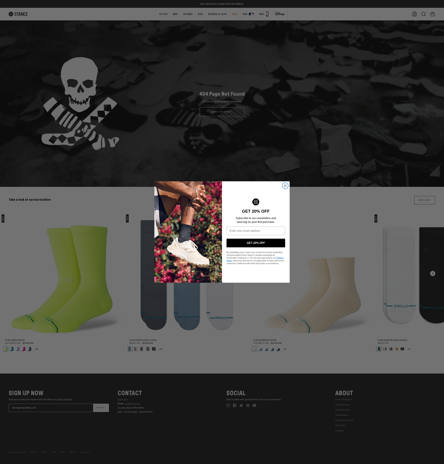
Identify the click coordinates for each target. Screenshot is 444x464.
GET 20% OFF (256, 242)
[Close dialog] (285, 186)
